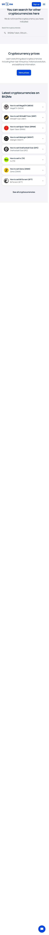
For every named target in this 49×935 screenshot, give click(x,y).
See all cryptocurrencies (24, 192)
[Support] (41, 929)
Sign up (36, 4)
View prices (24, 72)
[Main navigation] (44, 4)
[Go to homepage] (7, 4)
